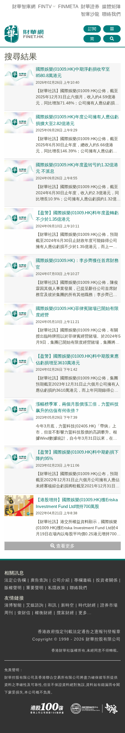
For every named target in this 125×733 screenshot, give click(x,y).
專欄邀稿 (83, 580)
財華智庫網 (23, 6)
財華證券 (90, 6)
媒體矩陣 (111, 6)
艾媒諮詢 (35, 605)
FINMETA (68, 6)
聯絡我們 (111, 14)
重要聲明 (35, 587)
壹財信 (24, 612)
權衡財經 (43, 612)
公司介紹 (61, 580)
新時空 (67, 605)
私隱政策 (56, 587)
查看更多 (65, 545)
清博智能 (13, 605)
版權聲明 (13, 587)
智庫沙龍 (90, 14)
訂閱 (92, 28)
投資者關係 (107, 580)
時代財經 (87, 605)
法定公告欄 (15, 580)
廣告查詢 (39, 580)
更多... (85, 612)
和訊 (52, 605)
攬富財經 (65, 612)
